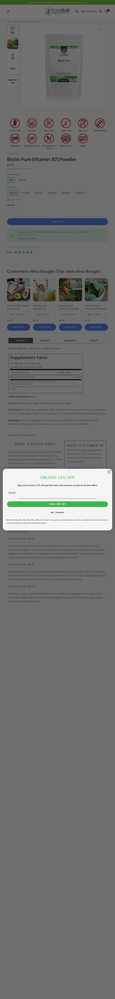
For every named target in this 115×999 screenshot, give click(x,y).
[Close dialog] (109, 472)
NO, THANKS (57, 513)
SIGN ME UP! (57, 504)
